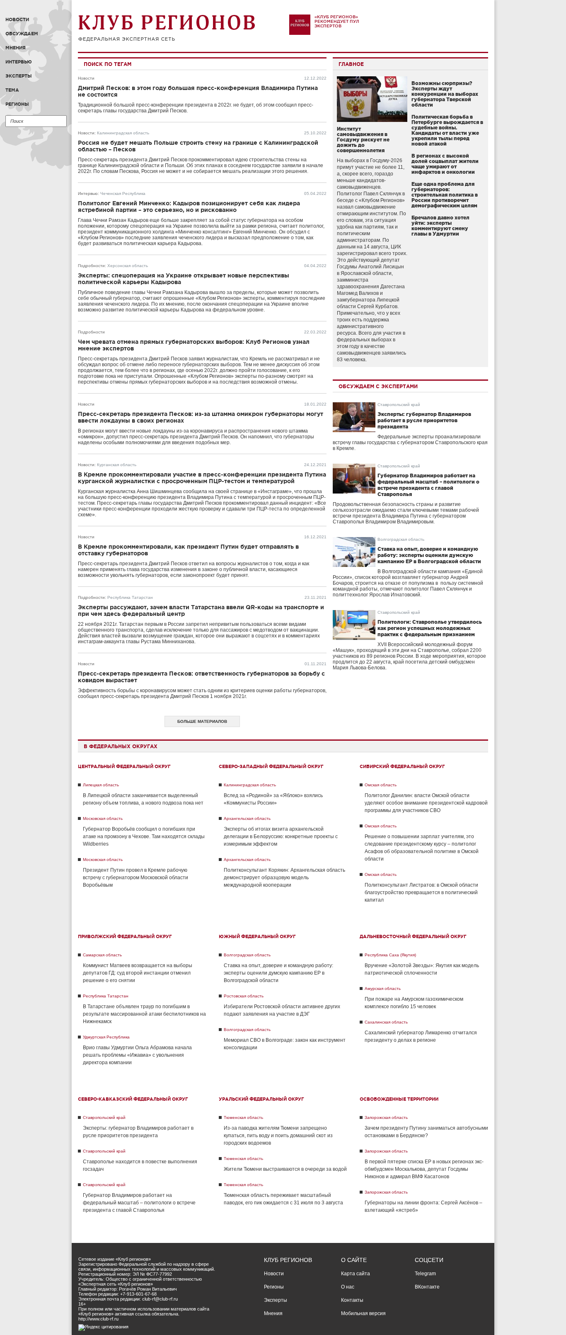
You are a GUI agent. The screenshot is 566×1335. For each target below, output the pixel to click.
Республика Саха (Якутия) (390, 955)
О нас (347, 1287)
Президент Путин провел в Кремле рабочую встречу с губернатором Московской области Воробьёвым (135, 877)
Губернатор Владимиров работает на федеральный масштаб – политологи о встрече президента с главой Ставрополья (139, 1202)
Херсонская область (127, 265)
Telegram (425, 1274)
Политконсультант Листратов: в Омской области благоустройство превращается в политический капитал (421, 892)
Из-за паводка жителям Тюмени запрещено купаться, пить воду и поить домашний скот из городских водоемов (278, 1135)
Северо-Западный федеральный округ (271, 766)
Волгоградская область (400, 539)
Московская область (103, 818)
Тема (12, 90)
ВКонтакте (427, 1287)
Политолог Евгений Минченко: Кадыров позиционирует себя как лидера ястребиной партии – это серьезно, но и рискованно (189, 206)
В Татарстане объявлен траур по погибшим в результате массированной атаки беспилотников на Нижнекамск (144, 1014)
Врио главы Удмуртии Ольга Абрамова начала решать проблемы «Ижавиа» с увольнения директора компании (137, 1055)
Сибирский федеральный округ (402, 766)
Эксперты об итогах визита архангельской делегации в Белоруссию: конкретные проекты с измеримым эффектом (281, 836)
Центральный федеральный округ (124, 766)
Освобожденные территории (399, 1099)
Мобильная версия (363, 1313)
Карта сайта (355, 1274)
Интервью (18, 61)
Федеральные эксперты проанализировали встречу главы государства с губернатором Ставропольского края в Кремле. (410, 442)
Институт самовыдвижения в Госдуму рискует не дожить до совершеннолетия (363, 139)
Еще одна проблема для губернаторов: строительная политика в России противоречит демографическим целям (444, 194)
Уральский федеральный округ (261, 1099)
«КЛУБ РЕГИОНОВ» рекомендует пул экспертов (336, 21)
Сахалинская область (386, 1022)
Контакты (352, 1300)
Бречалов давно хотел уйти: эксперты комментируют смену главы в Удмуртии (440, 225)
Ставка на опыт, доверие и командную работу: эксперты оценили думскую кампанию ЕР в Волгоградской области (429, 555)
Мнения (15, 47)
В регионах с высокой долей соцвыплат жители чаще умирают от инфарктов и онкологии (445, 164)
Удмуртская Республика (106, 1037)
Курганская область (116, 464)
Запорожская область (386, 1117)
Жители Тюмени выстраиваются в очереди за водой (285, 1169)
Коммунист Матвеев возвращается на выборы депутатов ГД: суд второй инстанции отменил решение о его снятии (137, 973)
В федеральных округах (120, 746)
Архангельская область (247, 818)
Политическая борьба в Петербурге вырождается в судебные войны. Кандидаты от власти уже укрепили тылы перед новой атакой (447, 130)
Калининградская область (123, 133)
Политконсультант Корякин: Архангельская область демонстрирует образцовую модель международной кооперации (284, 877)
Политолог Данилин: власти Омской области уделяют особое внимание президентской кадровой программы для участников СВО (426, 803)
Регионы (17, 104)
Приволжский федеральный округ (125, 936)
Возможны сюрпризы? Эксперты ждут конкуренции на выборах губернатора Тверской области (444, 93)
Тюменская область (243, 1117)
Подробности (91, 265)
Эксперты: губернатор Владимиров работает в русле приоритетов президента (424, 420)
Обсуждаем (21, 33)
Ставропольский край (398, 404)
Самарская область (102, 955)
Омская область (381, 785)
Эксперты (18, 75)
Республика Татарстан (130, 597)
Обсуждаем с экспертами (378, 386)
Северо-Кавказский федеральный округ (133, 1099)
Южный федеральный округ (257, 936)
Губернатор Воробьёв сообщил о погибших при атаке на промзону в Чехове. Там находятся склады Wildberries (144, 836)
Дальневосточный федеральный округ (413, 936)
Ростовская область (244, 996)
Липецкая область (101, 785)
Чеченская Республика (122, 193)
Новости (17, 19)
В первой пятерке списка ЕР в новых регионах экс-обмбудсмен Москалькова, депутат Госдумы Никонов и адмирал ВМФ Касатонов (424, 1169)
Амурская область (383, 988)
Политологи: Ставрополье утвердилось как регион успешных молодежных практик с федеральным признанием (429, 628)
